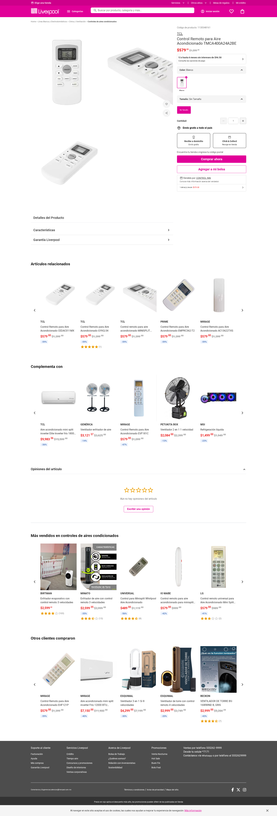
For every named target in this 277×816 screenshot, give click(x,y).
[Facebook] (232, 790)
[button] (34, 310)
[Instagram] (244, 790)
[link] (58, 308)
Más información (193, 810)
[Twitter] (238, 790)
